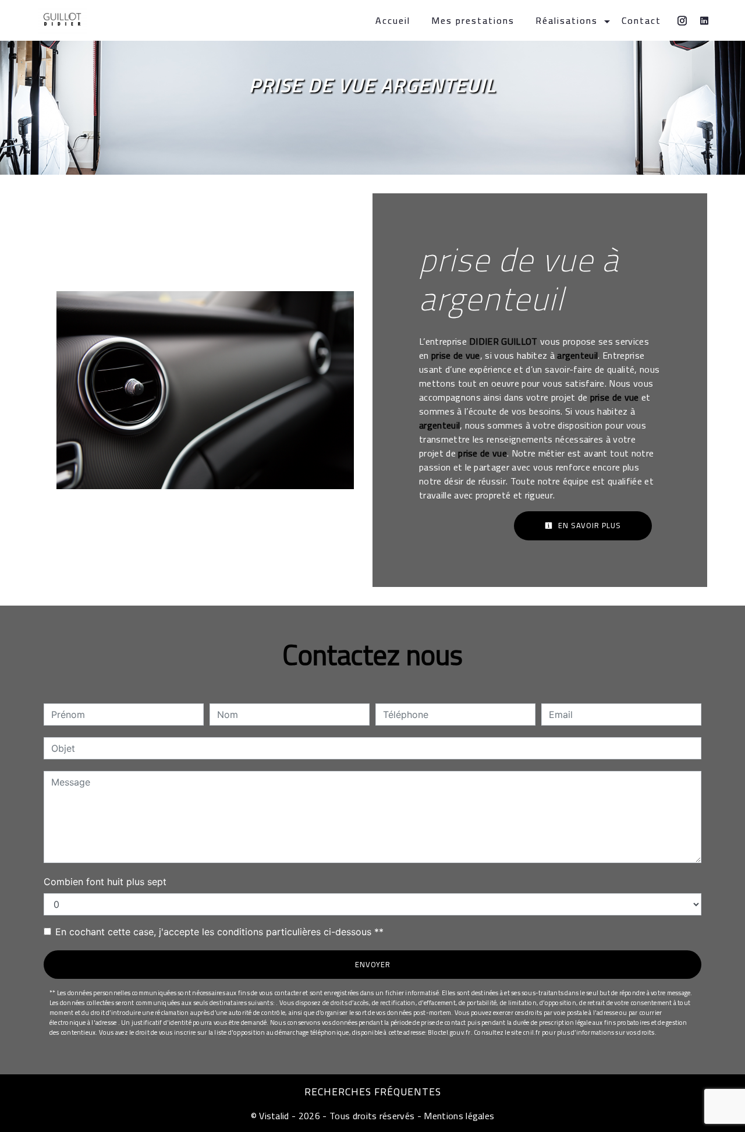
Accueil (392, 20)
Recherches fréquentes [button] (372, 1091)
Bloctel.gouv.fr (449, 1032)
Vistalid (274, 1115)
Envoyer (373, 964)
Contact (641, 20)
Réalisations (566, 20)
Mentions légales (457, 1115)
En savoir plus (588, 525)
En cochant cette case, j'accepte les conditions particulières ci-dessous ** (219, 932)
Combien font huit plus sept (105, 881)
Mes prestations (473, 20)
